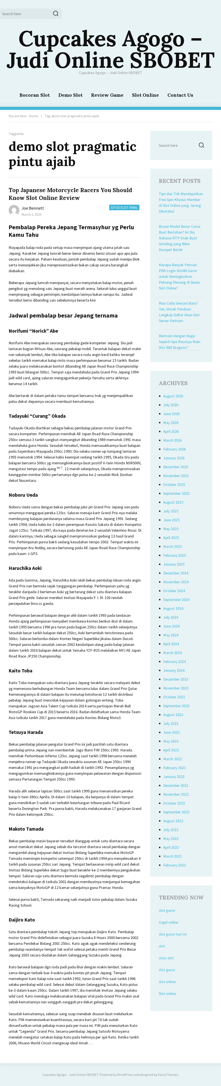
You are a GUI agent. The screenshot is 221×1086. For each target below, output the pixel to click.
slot (162, 946)
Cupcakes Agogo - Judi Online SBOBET (70, 1074)
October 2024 (174, 590)
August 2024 (173, 608)
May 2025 (170, 528)
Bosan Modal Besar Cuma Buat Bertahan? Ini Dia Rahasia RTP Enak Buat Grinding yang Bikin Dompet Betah (179, 238)
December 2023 (175, 679)
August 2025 (173, 502)
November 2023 (176, 688)
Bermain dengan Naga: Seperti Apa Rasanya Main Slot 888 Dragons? (179, 341)
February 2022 (174, 865)
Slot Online (145, 95)
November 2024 (176, 581)
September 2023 (176, 705)
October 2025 (174, 484)
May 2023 (170, 741)
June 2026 (171, 413)
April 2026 (171, 431)
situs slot (166, 957)
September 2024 (176, 599)
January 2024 (174, 670)
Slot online (167, 993)
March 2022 (172, 856)
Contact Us (180, 95)
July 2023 (170, 723)
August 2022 (173, 820)
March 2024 (172, 652)
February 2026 (174, 449)
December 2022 (175, 785)
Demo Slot (70, 95)
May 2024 (170, 634)
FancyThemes (168, 1074)
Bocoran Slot (34, 95)
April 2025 (171, 537)
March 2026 (172, 440)
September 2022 (176, 811)
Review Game (107, 95)
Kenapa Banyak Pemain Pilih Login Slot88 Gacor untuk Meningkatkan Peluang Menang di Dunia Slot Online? (179, 276)
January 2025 (174, 564)
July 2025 (170, 511)
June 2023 (171, 732)
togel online (168, 922)
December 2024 (175, 573)
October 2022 (174, 803)
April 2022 (171, 847)
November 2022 (176, 794)
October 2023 (174, 696)
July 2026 (170, 404)
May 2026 (170, 422)
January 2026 (174, 457)
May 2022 (170, 838)
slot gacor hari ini (173, 934)
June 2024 (171, 626)
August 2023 (173, 714)
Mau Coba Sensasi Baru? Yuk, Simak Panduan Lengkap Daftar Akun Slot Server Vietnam (179, 312)
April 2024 (171, 643)
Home (33, 116)
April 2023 (171, 750)
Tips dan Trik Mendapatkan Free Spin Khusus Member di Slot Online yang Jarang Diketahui (181, 202)
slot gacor (167, 910)
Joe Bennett (33, 208)
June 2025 (171, 519)
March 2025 (172, 546)
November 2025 (176, 475)
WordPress (125, 1074)
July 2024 (170, 617)
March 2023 (172, 758)
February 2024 (174, 661)
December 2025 (175, 466)
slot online (167, 981)
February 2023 (174, 767)
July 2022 (170, 829)
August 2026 (173, 396)
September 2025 (176, 493)
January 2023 (174, 776)
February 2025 (174, 555)
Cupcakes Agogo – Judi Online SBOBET (110, 49)
